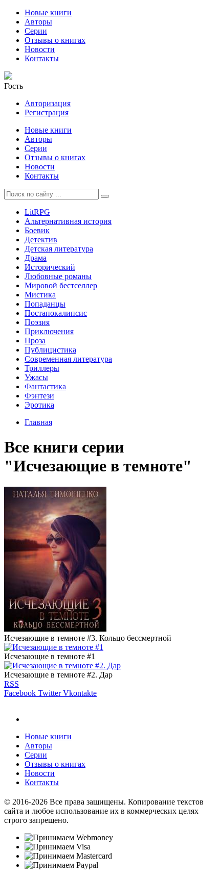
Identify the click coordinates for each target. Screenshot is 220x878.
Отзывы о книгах (55, 40)
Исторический (50, 267)
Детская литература (59, 248)
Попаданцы (45, 303)
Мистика (40, 294)
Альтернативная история (68, 221)
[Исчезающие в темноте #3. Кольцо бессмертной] (55, 628)
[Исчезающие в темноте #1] (53, 647)
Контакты (42, 58)
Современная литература (68, 359)
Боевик (37, 230)
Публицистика (50, 349)
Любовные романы (58, 276)
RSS (11, 684)
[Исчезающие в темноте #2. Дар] (62, 665)
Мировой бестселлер (61, 285)
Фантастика (45, 386)
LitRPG (37, 212)
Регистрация (47, 112)
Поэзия (37, 322)
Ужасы (36, 377)
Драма (36, 258)
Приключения (49, 331)
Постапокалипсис (56, 313)
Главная (38, 422)
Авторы (38, 21)
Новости (40, 49)
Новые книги (48, 12)
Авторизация (48, 103)
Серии (36, 31)
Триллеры (42, 368)
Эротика (39, 404)
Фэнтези (39, 395)
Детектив (41, 239)
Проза (35, 340)
